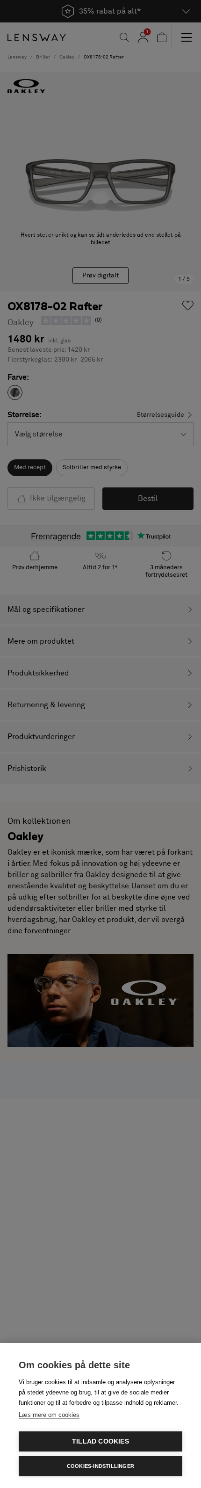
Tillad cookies (100, 1441)
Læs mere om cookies (49, 1414)
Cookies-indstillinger (100, 1466)
